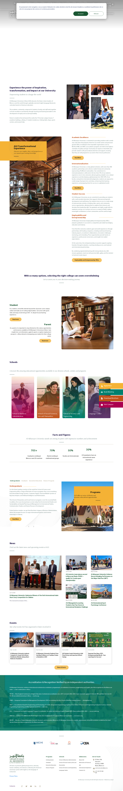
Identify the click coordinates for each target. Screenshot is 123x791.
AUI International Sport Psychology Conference (98, 604)
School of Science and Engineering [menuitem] (67, 767)
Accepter (81, 13)
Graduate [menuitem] (48, 762)
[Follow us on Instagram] (40, 786)
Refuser (96, 13)
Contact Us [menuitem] (107, 3)
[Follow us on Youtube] (31, 786)
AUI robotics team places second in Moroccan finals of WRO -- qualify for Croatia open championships (76, 577)
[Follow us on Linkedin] (35, 786)
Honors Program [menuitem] (50, 767)
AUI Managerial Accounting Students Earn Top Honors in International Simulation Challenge (77, 605)
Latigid (111, 779)
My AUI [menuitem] (16, 3)
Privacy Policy (13, 776)
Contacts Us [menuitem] (82, 770)
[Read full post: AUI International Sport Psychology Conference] (101, 591)
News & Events (109, 13)
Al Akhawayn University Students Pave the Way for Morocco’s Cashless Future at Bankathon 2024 (47, 655)
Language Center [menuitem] (63, 770)
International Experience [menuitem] (85, 767)
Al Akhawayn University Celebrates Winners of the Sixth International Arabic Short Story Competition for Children (34, 596)
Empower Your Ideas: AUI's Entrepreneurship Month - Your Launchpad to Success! (97, 655)
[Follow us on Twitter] (26, 786)
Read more (15, 319)
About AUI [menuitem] (81, 760)
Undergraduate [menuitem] (50, 760)
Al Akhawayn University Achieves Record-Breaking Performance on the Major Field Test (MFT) (101, 576)
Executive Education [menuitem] (51, 765)
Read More (78, 158)
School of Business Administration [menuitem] (67, 760)
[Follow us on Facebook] (22, 786)
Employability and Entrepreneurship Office (87, 260)
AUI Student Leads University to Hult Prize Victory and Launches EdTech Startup (72, 655)
